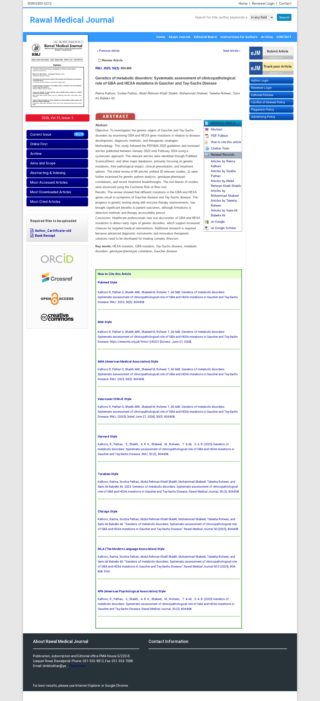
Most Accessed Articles (49, 182)
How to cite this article (226, 142)
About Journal (179, 37)
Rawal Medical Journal (72, 20)
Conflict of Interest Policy (268, 102)
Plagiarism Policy (262, 109)
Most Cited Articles (45, 202)
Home (244, 3)
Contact (285, 3)
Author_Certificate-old (53, 231)
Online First (39, 144)
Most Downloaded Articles (50, 192)
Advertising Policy (263, 117)
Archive (267, 37)
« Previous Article (108, 50)
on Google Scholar (223, 228)
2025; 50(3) (111, 68)
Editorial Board (205, 37)
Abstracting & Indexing (47, 173)
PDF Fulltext (219, 135)
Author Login (259, 80)
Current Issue (56, 134)
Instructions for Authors (238, 37)
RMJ (98, 68)
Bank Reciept (45, 235)
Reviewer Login (264, 3)
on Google (218, 221)
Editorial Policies (262, 95)
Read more (78, 666)
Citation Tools (220, 148)
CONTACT (284, 37)
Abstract (216, 129)
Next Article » (231, 50)
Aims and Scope (43, 163)
